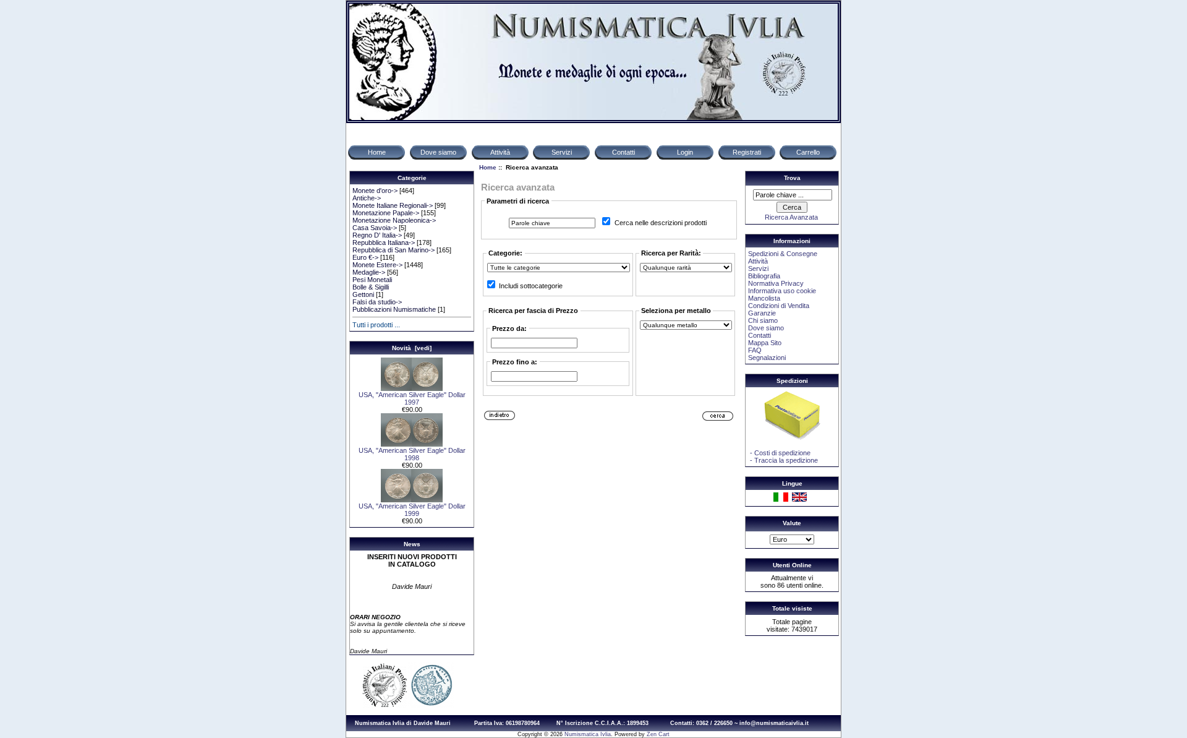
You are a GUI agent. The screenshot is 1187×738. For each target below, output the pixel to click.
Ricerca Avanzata (791, 217)
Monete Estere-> (377, 264)
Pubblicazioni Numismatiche (394, 309)
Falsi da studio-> (377, 302)
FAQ (755, 350)
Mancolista (764, 298)
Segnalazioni (767, 357)
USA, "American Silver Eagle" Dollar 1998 (412, 454)
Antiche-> (366, 198)
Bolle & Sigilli (370, 287)
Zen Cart (658, 734)
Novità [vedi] (412, 348)
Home (487, 167)
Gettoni (363, 294)
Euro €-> (365, 257)
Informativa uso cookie (782, 290)
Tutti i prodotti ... (376, 324)
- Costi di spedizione (779, 453)
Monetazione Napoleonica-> (394, 220)
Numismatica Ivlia (587, 734)
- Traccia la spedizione (783, 460)
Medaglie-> (368, 272)
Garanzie (762, 313)
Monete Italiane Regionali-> (392, 205)
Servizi (758, 268)
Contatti (759, 335)
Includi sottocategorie (531, 286)
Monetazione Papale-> (385, 213)
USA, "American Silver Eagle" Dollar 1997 (412, 398)
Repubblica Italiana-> (383, 242)
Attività (758, 261)
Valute (792, 523)
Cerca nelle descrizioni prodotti (661, 222)
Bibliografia (764, 276)
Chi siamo (763, 320)
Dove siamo (766, 328)
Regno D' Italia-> (377, 235)
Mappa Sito (764, 342)
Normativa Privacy (776, 283)
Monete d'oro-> (375, 190)
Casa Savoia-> (374, 227)
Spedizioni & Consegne (782, 253)
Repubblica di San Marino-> (393, 250)
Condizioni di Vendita (778, 305)
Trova (792, 177)
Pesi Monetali (372, 279)
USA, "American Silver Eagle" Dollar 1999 (412, 509)
